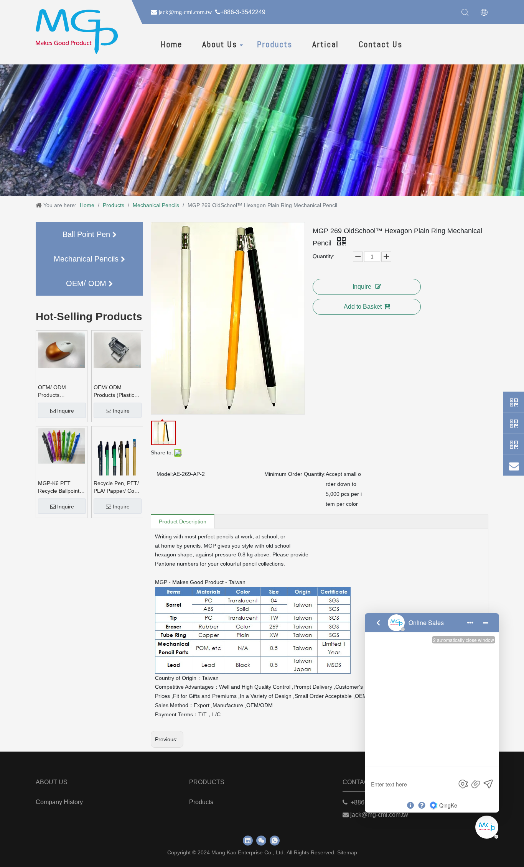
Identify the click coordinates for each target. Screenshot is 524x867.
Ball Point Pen (87, 234)
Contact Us (380, 44)
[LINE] (513, 444)
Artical (325, 44)
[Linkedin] (248, 841)
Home (171, 44)
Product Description (182, 521)
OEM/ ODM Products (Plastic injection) (114, 391)
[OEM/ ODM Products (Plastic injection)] (117, 350)
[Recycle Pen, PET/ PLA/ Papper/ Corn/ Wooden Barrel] (117, 459)
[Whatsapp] (513, 402)
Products (274, 44)
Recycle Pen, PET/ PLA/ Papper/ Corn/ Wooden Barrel (117, 487)
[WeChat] (513, 423)
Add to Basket (363, 306)
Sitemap (347, 852)
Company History (59, 802)
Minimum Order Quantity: (295, 474)
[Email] (513, 465)
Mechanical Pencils (87, 259)
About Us (219, 44)
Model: (165, 474)
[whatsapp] (275, 841)
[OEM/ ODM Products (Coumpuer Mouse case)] (61, 350)
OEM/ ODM (87, 283)
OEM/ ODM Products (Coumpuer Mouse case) (61, 391)
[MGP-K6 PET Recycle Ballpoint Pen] (61, 446)
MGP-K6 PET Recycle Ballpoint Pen (58, 487)
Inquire (65, 411)
